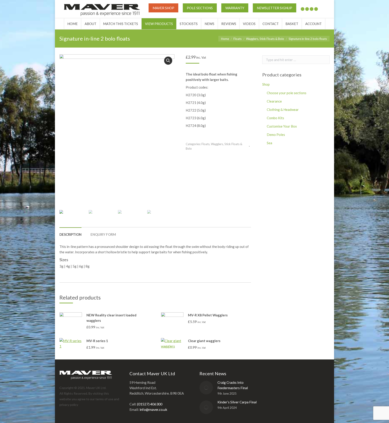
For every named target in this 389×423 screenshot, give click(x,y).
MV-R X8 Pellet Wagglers (208, 315)
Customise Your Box (282, 126)
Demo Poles (276, 135)
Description (70, 234)
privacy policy (68, 405)
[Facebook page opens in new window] (307, 9)
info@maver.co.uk (153, 409)
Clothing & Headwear (283, 109)
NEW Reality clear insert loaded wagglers (111, 317)
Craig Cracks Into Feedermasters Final (232, 385)
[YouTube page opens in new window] (311, 9)
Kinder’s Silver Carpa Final (237, 402)
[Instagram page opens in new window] (316, 9)
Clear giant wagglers (204, 341)
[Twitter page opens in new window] (302, 9)
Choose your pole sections (286, 93)
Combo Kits (275, 118)
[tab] (70, 232)
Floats (205, 144)
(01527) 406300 (149, 404)
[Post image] (206, 387)
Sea (269, 143)
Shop (266, 84)
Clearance (274, 101)
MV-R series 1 (97, 341)
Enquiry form (103, 234)
